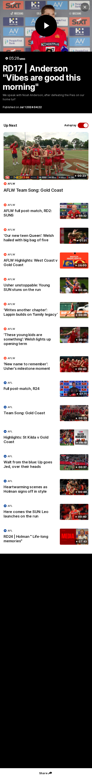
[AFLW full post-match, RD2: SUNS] (46, 211)
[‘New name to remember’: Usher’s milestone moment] (46, 364)
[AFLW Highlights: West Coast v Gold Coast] (46, 261)
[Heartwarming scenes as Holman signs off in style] (46, 487)
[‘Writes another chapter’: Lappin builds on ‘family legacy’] (46, 310)
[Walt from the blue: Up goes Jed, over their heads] (46, 462)
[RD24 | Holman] (46, 537)
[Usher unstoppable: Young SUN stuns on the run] (46, 285)
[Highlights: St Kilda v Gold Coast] (46, 438)
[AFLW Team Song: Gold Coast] (46, 164)
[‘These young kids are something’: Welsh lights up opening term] (46, 337)
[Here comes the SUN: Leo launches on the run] (46, 512)
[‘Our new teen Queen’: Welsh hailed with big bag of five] (46, 236)
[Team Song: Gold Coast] (46, 413)
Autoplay (70, 125)
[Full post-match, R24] (46, 389)
